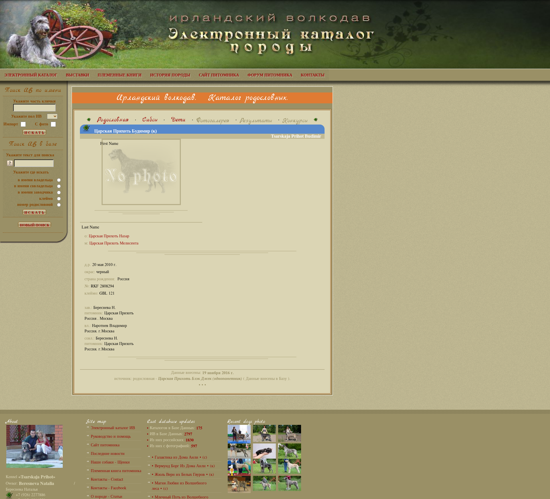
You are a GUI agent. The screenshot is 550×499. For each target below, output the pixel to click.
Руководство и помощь (111, 436)
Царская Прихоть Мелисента (113, 243)
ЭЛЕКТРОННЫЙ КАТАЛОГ (30, 75)
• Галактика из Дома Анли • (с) (179, 457)
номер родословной (35, 204)
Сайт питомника (105, 444)
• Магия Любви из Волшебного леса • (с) (179, 485)
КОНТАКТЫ (313, 75)
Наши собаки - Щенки (110, 462)
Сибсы (149, 120)
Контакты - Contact (107, 479)
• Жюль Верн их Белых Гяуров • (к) (183, 474)
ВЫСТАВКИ (77, 75)
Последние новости (108, 453)
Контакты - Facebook (108, 487)
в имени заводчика (35, 192)
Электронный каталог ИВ (113, 427)
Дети (178, 120)
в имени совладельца (33, 186)
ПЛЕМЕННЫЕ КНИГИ (120, 75)
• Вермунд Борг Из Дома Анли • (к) (183, 465)
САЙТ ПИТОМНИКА (219, 75)
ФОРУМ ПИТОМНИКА (269, 75)
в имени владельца (35, 180)
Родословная (113, 120)
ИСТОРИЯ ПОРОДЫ (170, 75)
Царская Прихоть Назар (109, 235)
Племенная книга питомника (116, 470)
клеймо (46, 198)
